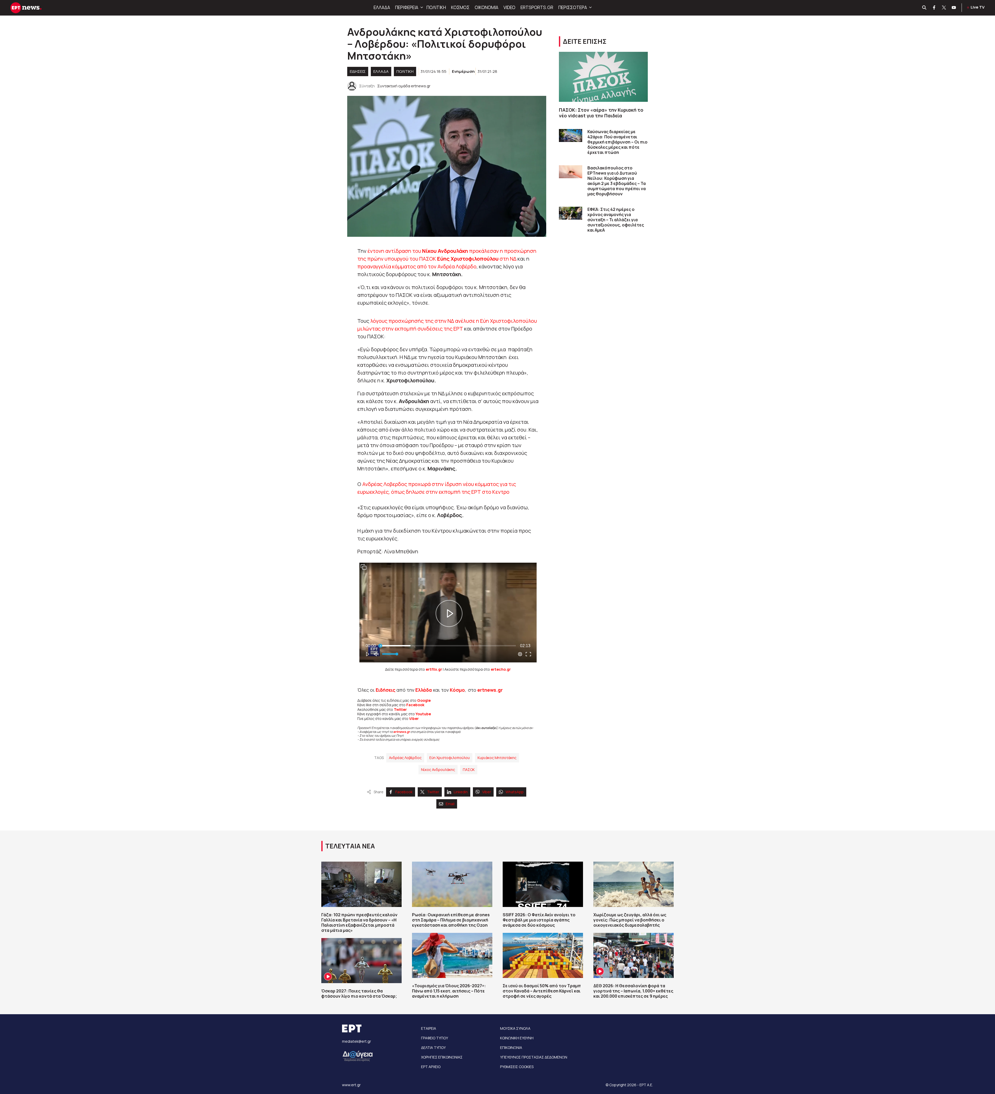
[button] (421, 7)
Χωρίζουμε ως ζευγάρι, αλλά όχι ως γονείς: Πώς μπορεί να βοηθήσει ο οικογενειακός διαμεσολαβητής (629, 920)
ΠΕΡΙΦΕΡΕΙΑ (406, 7)
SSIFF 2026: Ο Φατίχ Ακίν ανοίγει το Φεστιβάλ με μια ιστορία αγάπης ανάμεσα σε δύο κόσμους (539, 920)
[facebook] (934, 8)
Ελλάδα (423, 690)
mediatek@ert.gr (356, 1041)
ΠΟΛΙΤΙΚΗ (436, 7)
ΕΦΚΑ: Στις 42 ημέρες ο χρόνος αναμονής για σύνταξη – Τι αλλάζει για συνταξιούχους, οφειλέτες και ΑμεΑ (615, 219)
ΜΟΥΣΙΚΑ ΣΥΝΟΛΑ (515, 1028)
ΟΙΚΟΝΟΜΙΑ (486, 7)
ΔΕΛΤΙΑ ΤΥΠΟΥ (433, 1047)
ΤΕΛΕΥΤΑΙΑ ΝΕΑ (350, 845)
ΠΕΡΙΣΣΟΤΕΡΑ (572, 7)
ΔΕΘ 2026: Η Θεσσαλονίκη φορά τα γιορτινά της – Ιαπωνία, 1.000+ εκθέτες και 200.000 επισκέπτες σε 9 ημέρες (633, 991)
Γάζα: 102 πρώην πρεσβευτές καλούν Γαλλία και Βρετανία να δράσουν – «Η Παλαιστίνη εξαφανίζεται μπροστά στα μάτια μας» (359, 922)
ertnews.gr (401, 732)
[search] (924, 8)
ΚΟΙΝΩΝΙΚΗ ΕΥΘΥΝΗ (517, 1037)
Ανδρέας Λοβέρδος (405, 757)
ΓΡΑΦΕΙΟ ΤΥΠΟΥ (434, 1037)
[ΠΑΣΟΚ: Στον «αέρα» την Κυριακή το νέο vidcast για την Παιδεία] (603, 77)
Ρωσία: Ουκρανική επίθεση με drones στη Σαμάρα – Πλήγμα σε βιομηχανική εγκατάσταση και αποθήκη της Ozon (451, 920)
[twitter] (944, 8)
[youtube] (954, 8)
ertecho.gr (501, 669)
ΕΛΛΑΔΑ (382, 7)
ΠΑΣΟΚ (469, 769)
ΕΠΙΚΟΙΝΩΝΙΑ (511, 1047)
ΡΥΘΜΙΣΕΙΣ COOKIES (517, 1066)
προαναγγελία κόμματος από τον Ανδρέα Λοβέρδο (417, 266)
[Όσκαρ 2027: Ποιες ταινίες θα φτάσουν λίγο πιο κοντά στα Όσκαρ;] (361, 960)
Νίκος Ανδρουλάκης (438, 769)
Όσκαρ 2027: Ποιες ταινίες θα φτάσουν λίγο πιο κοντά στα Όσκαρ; (359, 993)
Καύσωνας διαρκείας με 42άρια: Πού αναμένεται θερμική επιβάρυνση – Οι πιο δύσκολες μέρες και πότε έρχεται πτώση (617, 142)
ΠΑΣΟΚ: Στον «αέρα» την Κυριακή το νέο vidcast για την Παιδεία (601, 113)
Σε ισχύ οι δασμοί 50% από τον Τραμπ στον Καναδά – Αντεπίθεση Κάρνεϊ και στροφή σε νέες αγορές (542, 991)
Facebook (415, 704)
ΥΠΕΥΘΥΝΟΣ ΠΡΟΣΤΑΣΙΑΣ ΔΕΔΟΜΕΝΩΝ (533, 1057)
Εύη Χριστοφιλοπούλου (449, 757)
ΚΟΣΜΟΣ (460, 7)
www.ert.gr (351, 1084)
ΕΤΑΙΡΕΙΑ (428, 1028)
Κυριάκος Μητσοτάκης (497, 757)
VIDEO (509, 7)
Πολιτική (405, 71)
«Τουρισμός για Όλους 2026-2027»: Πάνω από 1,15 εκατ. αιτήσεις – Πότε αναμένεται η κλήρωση (449, 991)
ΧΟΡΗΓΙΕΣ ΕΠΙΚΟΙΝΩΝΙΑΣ (442, 1057)
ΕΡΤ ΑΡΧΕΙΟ (430, 1066)
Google (424, 700)
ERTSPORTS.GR (537, 7)
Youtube (423, 713)
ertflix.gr (434, 669)
